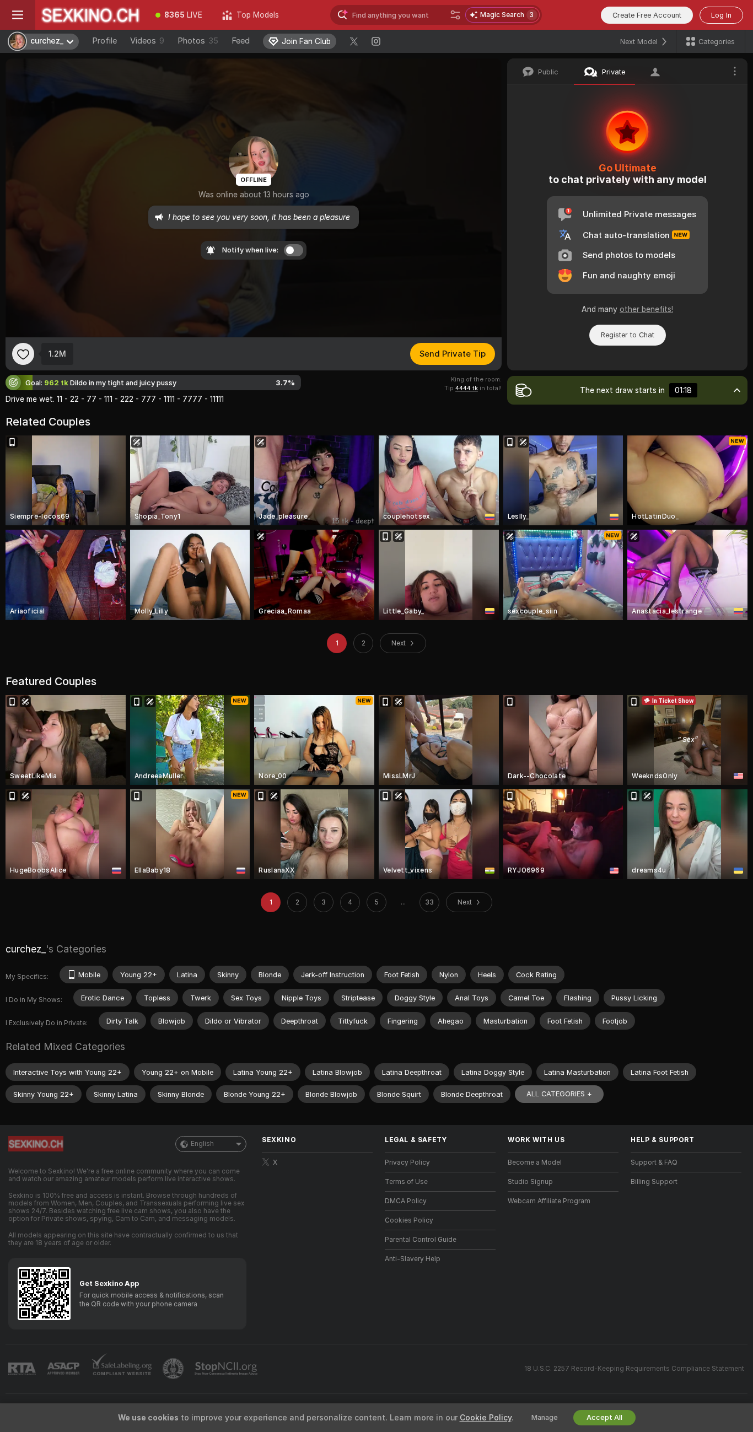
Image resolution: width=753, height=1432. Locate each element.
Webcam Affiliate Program (549, 1201)
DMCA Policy (406, 1201)
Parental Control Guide (420, 1239)
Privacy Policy (407, 1162)
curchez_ (26, 949)
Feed (241, 41)
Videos (147, 41)
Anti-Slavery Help (412, 1259)
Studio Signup (530, 1182)
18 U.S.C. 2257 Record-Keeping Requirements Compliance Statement (634, 1368)
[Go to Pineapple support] (174, 1368)
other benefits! (646, 309)
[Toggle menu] (17, 15)
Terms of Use (406, 1182)
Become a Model (535, 1162)
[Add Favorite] (23, 354)
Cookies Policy (409, 1220)
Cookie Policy (486, 1417)
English (202, 1144)
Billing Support (654, 1182)
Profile (104, 41)
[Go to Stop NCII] (227, 1368)
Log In (721, 15)
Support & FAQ (654, 1162)
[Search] (455, 15)
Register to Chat (627, 335)
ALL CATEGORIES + (559, 1094)
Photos (198, 41)
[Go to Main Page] (90, 15)
